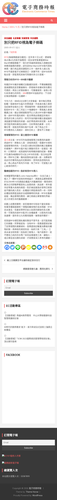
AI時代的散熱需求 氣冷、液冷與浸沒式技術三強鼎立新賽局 (28, 328)
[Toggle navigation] (5, 20)
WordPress (37, 495)
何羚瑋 (13, 52)
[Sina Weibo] (28, 247)
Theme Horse (32, 492)
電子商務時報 (35, 488)
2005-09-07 (9, 47)
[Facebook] (7, 247)
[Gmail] (44, 247)
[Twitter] (12, 247)
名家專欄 (17, 38)
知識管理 (25, 38)
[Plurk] (23, 247)
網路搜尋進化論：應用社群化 (36, 269)
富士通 (7, 140)
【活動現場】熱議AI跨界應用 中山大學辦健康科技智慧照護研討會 (28, 317)
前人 (18, 47)
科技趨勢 (34, 38)
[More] (50, 247)
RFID (6, 57)
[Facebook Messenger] (39, 247)
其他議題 (8, 38)
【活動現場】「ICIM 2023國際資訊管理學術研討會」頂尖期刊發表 (28, 340)
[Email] (34, 247)
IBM (24, 93)
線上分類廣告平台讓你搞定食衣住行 (23, 260)
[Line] (17, 247)
